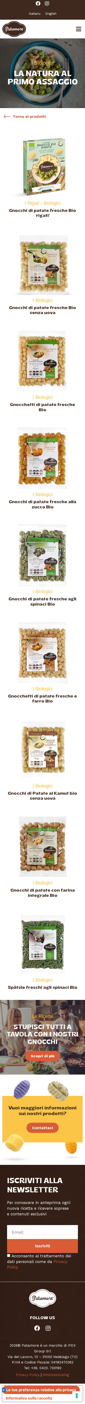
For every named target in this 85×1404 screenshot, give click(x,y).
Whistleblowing (56, 1375)
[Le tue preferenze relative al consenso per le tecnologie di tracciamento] (76, 1395)
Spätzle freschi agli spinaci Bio (42, 988)
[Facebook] (38, 3)
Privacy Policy (28, 1375)
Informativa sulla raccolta (29, 1398)
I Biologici (42, 300)
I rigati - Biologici (43, 203)
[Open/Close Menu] (78, 29)
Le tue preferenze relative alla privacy (41, 1389)
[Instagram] (47, 3)
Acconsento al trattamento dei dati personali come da (39, 1262)
